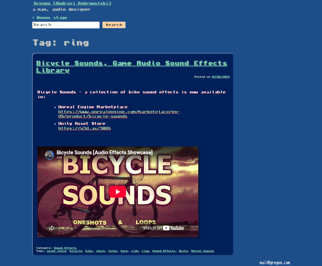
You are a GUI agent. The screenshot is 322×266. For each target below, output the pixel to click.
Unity (183, 251)
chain (100, 251)
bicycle (75, 251)
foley (112, 251)
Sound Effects (65, 248)
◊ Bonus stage (49, 18)
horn (124, 251)
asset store (56, 251)
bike (88, 251)
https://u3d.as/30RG (84, 128)
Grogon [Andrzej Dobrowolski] (72, 3)
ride (134, 251)
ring (145, 251)
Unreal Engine (202, 251)
